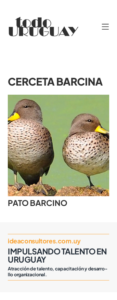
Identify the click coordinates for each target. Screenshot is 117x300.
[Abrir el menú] (105, 27)
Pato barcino (37, 203)
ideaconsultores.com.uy (44, 241)
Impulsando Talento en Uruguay (57, 255)
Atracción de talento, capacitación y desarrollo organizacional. (57, 271)
